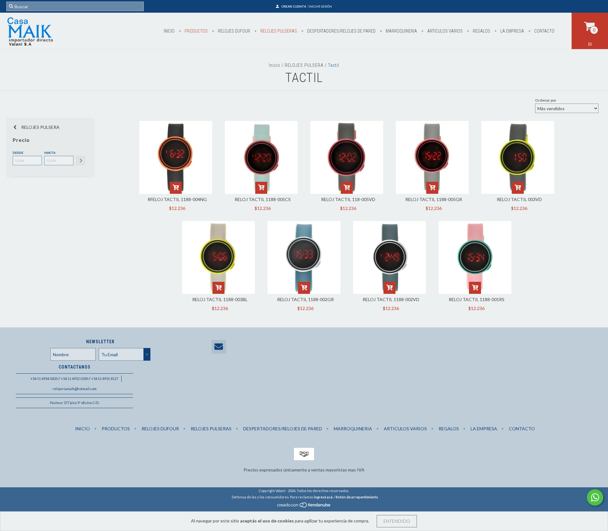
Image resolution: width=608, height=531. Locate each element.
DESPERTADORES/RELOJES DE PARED (341, 31)
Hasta (49, 153)
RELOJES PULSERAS (278, 31)
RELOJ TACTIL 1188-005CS (263, 199)
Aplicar (81, 160)
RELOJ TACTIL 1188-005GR (433, 199)
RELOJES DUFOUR (233, 31)
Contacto (543, 31)
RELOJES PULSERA (304, 65)
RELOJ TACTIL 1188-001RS (476, 299)
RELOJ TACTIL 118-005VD (348, 199)
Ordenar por (545, 100)
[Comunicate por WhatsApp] (595, 497)
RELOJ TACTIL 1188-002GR (305, 299)
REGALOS (481, 31)
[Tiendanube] (304, 506)
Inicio (169, 31)
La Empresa (511, 31)
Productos (196, 31)
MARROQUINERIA (401, 31)
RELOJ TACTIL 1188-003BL (220, 299)
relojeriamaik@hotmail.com (75, 389)
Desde (18, 153)
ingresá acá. (323, 497)
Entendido (396, 521)
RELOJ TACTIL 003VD (519, 199)
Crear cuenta (293, 6)
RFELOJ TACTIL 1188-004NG (177, 199)
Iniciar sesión (320, 6)
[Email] (219, 347)
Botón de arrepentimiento (357, 497)
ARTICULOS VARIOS (444, 31)
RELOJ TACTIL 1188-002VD (391, 299)
